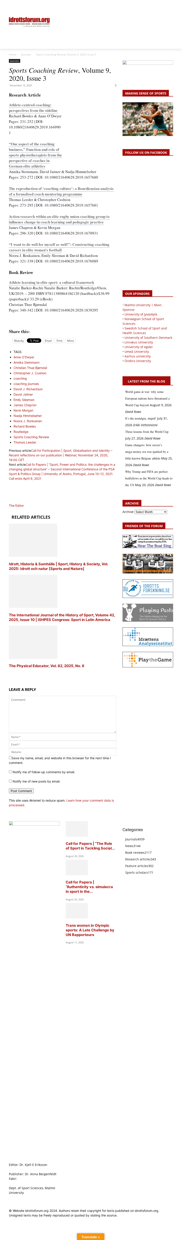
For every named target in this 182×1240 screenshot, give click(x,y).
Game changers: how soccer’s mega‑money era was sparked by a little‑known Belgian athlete (146, 451)
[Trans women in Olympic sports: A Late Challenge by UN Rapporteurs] (77, 917)
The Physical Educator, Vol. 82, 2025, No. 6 (46, 666)
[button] (14, 5)
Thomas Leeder (25, 442)
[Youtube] (170, 5)
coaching (20, 378)
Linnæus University (139, 342)
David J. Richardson (28, 389)
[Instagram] (155, 5)
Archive (128, 512)
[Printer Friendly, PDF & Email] (62, 321)
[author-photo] (19, 501)
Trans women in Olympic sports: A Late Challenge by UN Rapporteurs (90, 930)
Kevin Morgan (23, 410)
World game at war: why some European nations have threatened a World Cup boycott (147, 398)
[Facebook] (150, 5)
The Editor (16, 505)
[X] (160, 5)
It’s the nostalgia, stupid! (140, 418)
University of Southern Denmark (148, 337)
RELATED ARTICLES (31, 517)
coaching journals (26, 384)
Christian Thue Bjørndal (30, 368)
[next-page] (10, 674)
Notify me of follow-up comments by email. (44, 772)
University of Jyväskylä (141, 314)
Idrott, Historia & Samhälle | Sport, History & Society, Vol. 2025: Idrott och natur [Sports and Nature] (58, 566)
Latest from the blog (146, 381)
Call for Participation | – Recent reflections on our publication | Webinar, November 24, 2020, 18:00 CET (60, 455)
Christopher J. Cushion (30, 373)
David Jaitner (23, 394)
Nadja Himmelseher (28, 416)
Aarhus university (138, 356)
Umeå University (137, 351)
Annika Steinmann (27, 362)
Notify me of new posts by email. (36, 781)
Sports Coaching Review (31, 437)
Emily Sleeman (24, 400)
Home (12, 54)
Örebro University (138, 361)
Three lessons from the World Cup (146, 432)
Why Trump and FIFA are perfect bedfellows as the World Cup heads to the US (148, 478)
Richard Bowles (25, 426)
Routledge (21, 432)
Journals (26, 54)
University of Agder (139, 347)
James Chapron (25, 405)
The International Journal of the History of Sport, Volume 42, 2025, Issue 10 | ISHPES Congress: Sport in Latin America (62, 617)
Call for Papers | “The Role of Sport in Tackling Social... (90, 845)
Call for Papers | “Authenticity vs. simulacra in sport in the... (89, 887)
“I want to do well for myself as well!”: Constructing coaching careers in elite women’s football (59, 247)
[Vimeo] (165, 5)
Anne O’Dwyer (24, 357)
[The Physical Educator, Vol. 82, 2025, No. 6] (33, 658)
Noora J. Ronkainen (28, 421)
